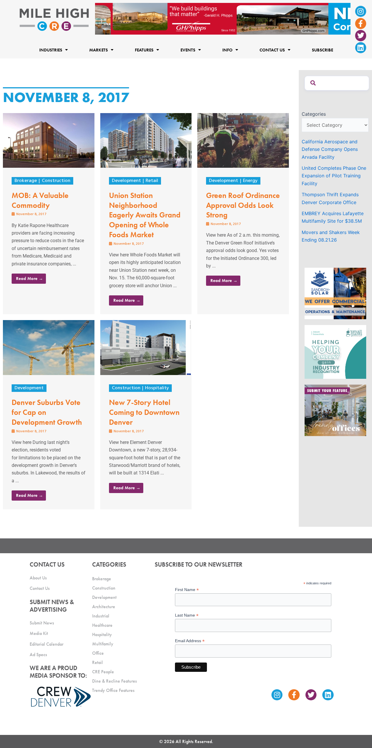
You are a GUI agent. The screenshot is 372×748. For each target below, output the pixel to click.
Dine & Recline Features (114, 681)
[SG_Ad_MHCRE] (335, 351)
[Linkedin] (360, 47)
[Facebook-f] (360, 23)
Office (98, 653)
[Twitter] (360, 35)
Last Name (186, 615)
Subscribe (322, 50)
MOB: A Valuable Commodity (40, 200)
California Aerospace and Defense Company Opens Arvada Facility (330, 149)
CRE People (103, 672)
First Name (187, 589)
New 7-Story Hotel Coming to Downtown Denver (144, 412)
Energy (250, 180)
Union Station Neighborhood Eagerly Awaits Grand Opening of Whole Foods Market (144, 215)
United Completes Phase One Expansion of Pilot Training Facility (334, 175)
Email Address (190, 641)
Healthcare (102, 625)
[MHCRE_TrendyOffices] (335, 410)
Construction (56, 180)
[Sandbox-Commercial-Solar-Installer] (335, 293)
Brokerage (26, 180)
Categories (314, 114)
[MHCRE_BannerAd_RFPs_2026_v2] (222, 18)
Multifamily (102, 644)
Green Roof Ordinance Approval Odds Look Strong (243, 205)
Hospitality (157, 388)
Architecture (103, 607)
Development (126, 180)
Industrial (100, 616)
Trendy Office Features (113, 690)
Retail (152, 180)
